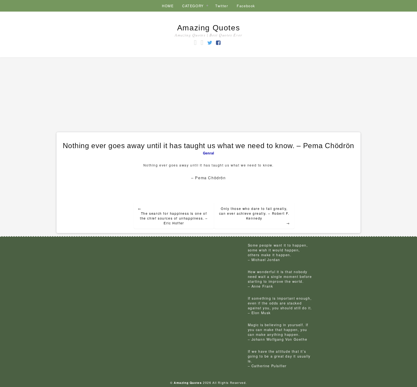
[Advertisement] (208, 93)
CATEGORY (193, 5)
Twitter (221, 5)
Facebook (246, 5)
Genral (208, 153)
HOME (168, 5)
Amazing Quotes (208, 27)
